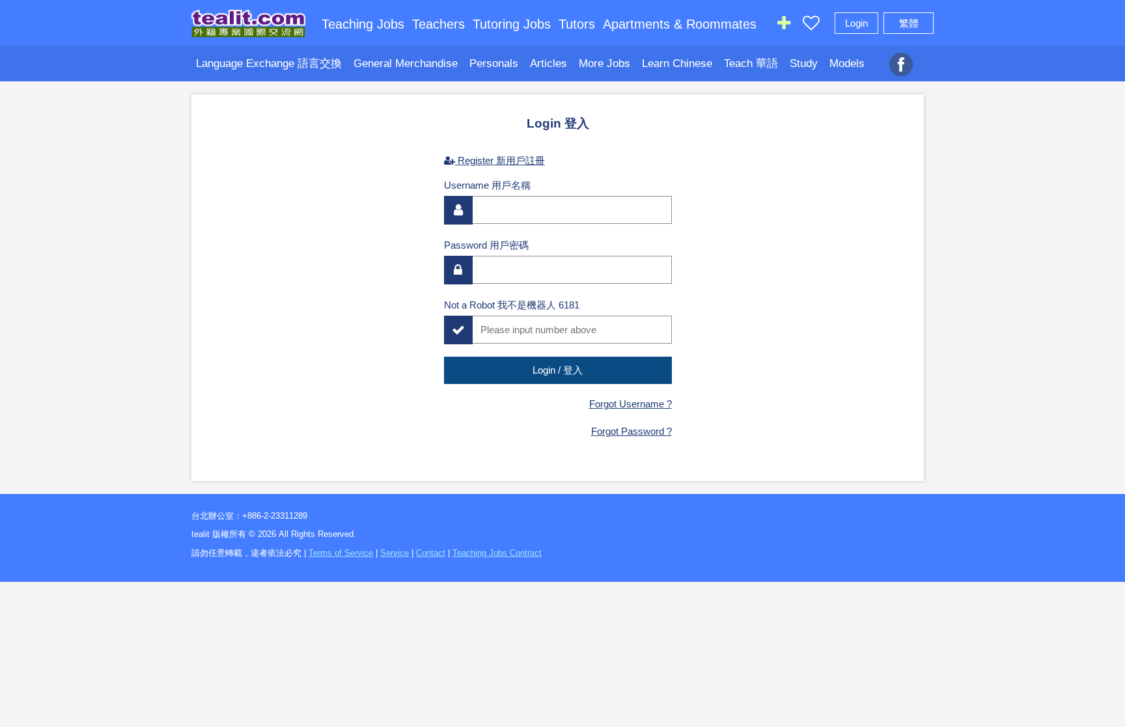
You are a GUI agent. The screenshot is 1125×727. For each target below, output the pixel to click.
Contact (430, 553)
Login (856, 23)
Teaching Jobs (363, 24)
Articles (548, 63)
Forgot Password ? (631, 431)
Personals (493, 63)
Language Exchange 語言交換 (269, 63)
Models (847, 63)
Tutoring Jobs (512, 24)
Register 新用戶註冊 (500, 160)
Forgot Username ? (630, 403)
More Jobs (604, 63)
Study (804, 63)
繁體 (909, 23)
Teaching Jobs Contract (497, 553)
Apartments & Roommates (680, 24)
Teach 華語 (751, 63)
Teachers (438, 24)
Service (394, 553)
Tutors (577, 24)
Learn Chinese (677, 63)
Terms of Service (341, 553)
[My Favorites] (811, 25)
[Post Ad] (783, 25)
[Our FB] (901, 57)
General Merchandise (406, 63)
